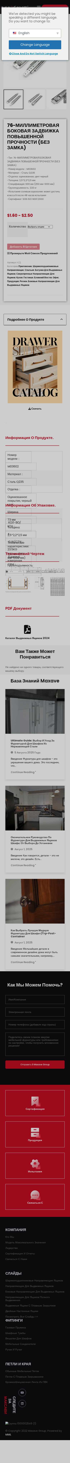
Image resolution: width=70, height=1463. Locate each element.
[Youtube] (22, 1392)
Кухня (19, 277)
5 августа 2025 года (27, 752)
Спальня (29, 270)
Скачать (36, 408)
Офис (56, 277)
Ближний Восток (43, 277)
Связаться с (35, 1203)
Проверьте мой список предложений (34, 253)
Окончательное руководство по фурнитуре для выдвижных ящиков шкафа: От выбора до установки (34, 840)
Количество (17, 226)
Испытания (35, 1171)
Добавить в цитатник (23, 246)
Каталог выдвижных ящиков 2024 (27, 638)
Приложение (25, 266)
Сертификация (35, 1109)
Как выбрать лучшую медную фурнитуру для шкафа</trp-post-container (33, 933)
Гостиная (28, 277)
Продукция (13, 281)
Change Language (35, 45)
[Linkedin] (22, 1403)
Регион (23, 281)
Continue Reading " (23, 772)
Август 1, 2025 (23, 849)
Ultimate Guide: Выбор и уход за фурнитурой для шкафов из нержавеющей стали (32, 743)
